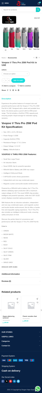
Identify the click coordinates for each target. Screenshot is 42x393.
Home (4, 58)
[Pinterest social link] (13, 90)
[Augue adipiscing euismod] (11, 305)
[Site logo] (21, 3)
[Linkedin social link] (16, 90)
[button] (17, 299)
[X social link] (10, 90)
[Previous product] (34, 57)
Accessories (12, 58)
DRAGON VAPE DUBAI (9, 267)
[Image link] (18, 360)
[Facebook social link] (7, 90)
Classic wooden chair (30, 316)
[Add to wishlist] (17, 303)
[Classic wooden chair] (31, 305)
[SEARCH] (38, 9)
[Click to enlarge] (5, 50)
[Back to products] (36, 57)
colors (4, 70)
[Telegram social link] (18, 90)
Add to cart (18, 80)
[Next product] (39, 57)
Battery (5, 149)
